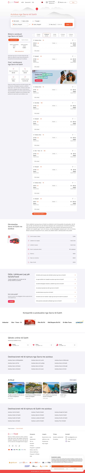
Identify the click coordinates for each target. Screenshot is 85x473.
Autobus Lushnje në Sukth (37, 418)
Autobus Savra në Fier (13, 363)
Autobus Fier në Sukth (60, 421)
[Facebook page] (9, 446)
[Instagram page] (12, 446)
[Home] (13, 2)
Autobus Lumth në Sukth (37, 421)
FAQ (33, 2)
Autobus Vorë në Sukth (14, 412)
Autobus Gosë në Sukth (61, 415)
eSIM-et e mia (45, 439)
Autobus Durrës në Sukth (61, 418)
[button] (56, 275)
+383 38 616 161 (72, 439)
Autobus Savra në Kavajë (61, 366)
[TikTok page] (19, 446)
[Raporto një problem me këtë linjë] (73, 40)
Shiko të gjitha (73, 379)
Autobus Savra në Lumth (37, 360)
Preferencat (45, 441)
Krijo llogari (45, 443)
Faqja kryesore (11, 428)
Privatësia (55, 439)
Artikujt (32, 445)
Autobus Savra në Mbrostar (62, 360)
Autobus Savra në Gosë (37, 366)
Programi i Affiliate (34, 454)
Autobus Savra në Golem (14, 366)
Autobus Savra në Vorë (60, 369)
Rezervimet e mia (46, 437)
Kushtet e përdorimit (58, 437)
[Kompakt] (75, 322)
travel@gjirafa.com (72, 437)
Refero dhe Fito (34, 450)
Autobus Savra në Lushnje (37, 363)
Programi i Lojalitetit (35, 447)
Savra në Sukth (13, 39)
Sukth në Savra (25, 39)
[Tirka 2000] (25, 322)
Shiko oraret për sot (19, 51)
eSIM (22, 2)
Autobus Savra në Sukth (14, 421)
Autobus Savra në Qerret (14, 369)
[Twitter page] (16, 446)
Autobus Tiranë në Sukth (37, 412)
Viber (69, 441)
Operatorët (28, 2)
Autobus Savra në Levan (37, 369)
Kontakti (11, 301)
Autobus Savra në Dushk (61, 363)
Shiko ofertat (38, 80)
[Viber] (66, 441)
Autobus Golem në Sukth (14, 415)
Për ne (31, 441)
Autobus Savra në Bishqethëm (15, 360)
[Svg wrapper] (13, 462)
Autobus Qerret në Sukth (37, 415)
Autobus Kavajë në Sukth (61, 412)
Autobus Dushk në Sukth (14, 418)
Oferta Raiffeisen (34, 452)
